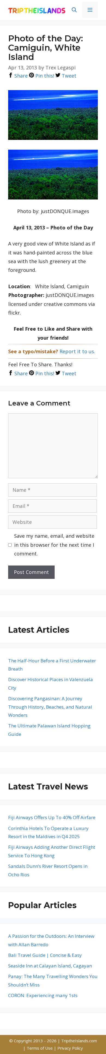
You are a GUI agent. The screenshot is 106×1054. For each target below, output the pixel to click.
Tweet (68, 75)
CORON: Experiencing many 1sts (42, 995)
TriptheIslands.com (79, 1040)
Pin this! (44, 75)
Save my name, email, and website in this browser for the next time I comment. (54, 545)
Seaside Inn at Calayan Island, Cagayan (50, 966)
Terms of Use (40, 1048)
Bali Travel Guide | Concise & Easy (45, 955)
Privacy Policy (70, 1048)
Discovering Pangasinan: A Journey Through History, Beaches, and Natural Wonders (50, 706)
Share (20, 75)
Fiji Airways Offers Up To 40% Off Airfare (51, 817)
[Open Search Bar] (74, 10)
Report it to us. (77, 351)
